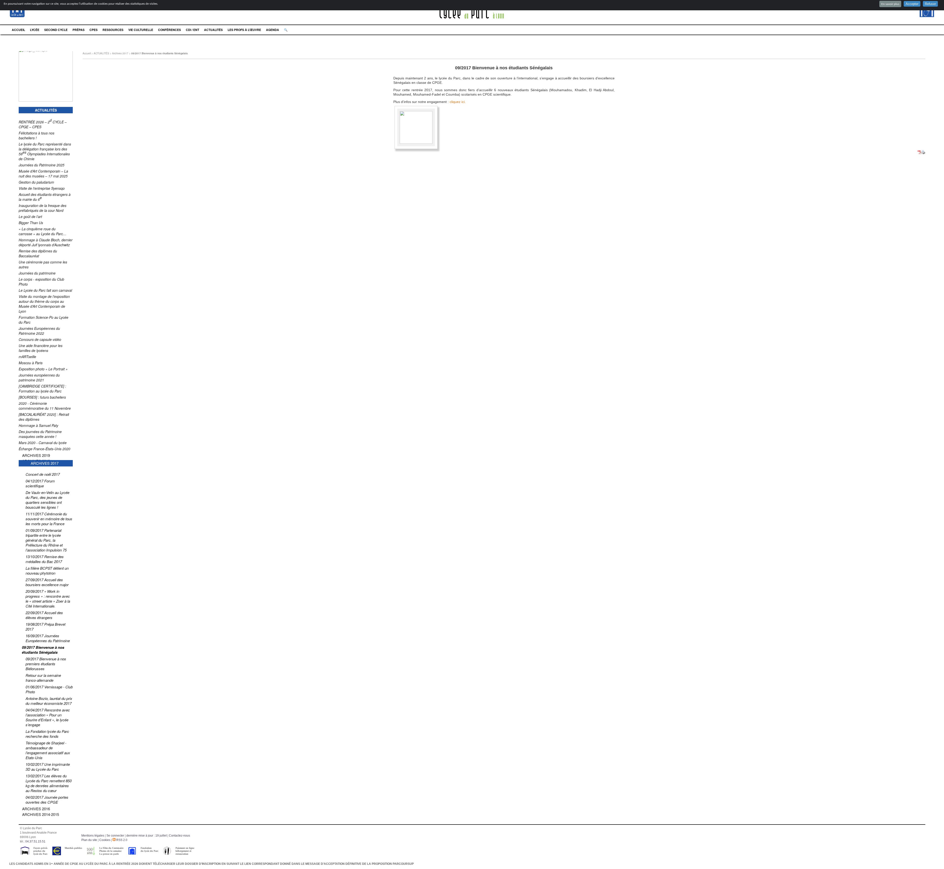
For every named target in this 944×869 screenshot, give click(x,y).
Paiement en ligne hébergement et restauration (185, 851)
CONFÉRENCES (169, 30)
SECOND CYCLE (56, 30)
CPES (93, 30)
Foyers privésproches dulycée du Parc (40, 851)
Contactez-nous (179, 835)
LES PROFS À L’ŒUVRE (244, 30)
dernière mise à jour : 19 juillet (146, 835)
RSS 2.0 (121, 840)
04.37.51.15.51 (35, 841)
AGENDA (272, 30)
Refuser (930, 4)
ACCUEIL (18, 30)
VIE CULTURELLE (140, 30)
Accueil (87, 53)
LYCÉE (34, 30)
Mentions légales (92, 835)
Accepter (912, 4)
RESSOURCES (113, 30)
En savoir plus (890, 3)
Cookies (104, 840)
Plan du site (89, 840)
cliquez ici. (458, 102)
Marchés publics (73, 848)
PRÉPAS (79, 30)
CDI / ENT (192, 30)
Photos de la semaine (110, 851)
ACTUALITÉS (213, 30)
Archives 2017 (120, 53)
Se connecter (115, 835)
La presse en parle (109, 854)
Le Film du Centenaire (111, 848)
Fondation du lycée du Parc (149, 849)
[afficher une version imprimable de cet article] (923, 152)
